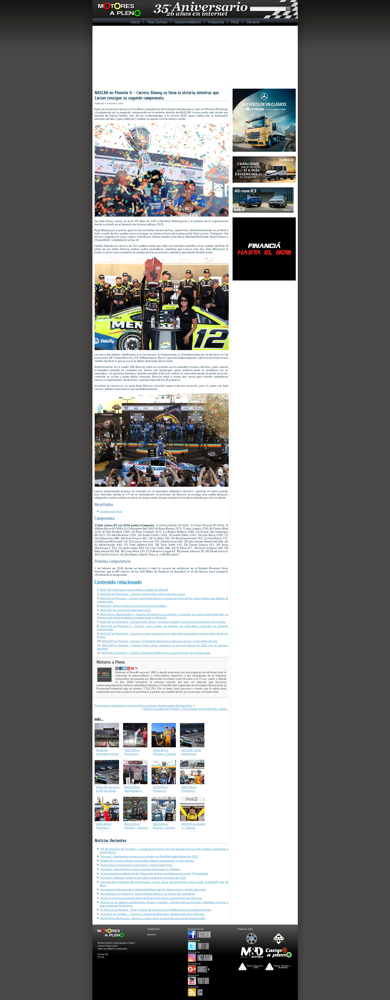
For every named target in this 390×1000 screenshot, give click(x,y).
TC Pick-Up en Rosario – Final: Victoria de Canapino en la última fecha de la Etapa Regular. (156, 909)
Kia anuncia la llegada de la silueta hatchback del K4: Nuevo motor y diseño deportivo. (153, 889)
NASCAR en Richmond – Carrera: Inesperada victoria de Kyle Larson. (143, 594)
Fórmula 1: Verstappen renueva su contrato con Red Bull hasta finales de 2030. (149, 856)
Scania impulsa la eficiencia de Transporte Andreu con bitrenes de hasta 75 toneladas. (154, 873)
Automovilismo (188, 22)
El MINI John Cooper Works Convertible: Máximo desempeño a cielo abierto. (147, 860)
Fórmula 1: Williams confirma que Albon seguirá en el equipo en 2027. (143, 877)
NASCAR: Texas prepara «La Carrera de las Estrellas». (133, 605)
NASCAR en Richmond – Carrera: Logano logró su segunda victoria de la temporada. (153, 918)
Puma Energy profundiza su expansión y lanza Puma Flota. (136, 865)
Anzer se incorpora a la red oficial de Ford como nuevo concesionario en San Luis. (151, 898)
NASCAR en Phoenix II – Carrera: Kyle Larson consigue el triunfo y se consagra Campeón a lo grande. (163, 621)
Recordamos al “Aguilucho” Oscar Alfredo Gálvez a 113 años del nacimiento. (148, 893)
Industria (216, 22)
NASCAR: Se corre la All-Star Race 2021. (125, 610)
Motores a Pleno (110, 662)
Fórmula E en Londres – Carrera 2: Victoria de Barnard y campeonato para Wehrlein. (152, 914)
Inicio (135, 22)
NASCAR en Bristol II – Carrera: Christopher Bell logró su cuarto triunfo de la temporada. (156, 652)
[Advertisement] (195, 56)
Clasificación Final (111, 511)
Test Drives (157, 22)
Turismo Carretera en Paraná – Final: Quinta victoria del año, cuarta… (185, 708)
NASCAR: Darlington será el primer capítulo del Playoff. (134, 589)
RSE (235, 22)
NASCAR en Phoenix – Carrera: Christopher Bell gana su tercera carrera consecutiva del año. (160, 641)
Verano (253, 22)
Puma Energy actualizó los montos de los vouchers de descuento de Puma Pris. (143, 705)
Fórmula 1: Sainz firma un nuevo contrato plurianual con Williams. (140, 869)
